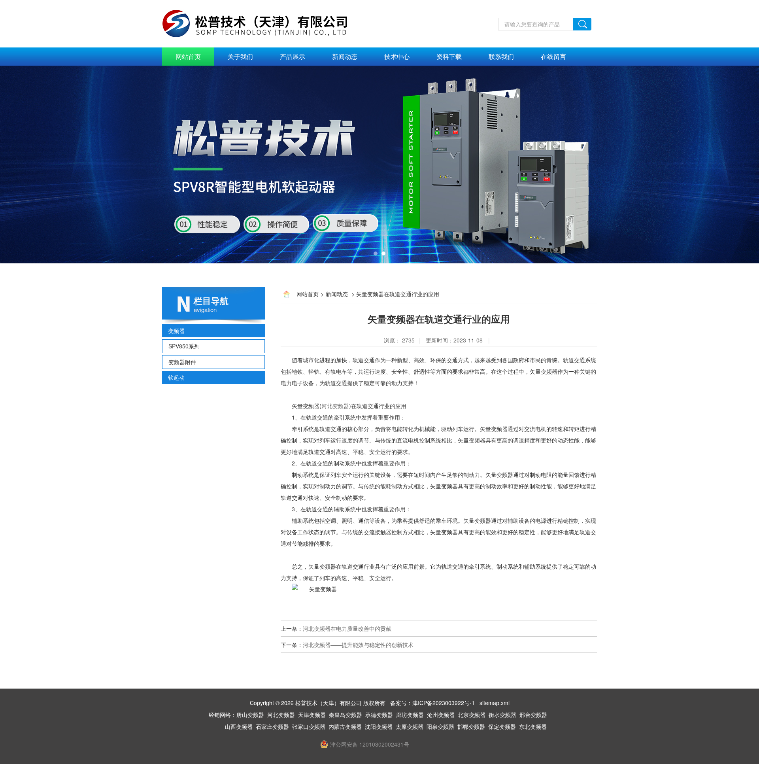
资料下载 (449, 56)
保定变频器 (502, 726)
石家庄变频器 (272, 726)
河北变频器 (335, 406)
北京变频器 (471, 715)
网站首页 (188, 56)
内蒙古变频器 (345, 726)
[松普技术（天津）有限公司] (263, 22)
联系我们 (501, 56)
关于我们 (240, 56)
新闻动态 (344, 56)
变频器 (176, 331)
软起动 (176, 377)
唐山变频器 (250, 715)
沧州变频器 (441, 715)
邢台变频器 (533, 715)
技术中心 (397, 56)
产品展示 (292, 56)
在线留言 (553, 56)
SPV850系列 (184, 346)
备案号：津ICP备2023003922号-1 (432, 703)
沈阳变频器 (379, 726)
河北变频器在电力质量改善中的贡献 (347, 628)
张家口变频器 (308, 726)
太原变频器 (409, 726)
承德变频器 (379, 715)
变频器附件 (182, 362)
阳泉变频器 (440, 726)
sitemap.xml (495, 703)
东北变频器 (533, 726)
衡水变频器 (502, 715)
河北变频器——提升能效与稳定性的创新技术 (358, 645)
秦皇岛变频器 (345, 715)
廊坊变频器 (410, 715)
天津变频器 (312, 715)
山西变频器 (239, 726)
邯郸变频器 (471, 726)
